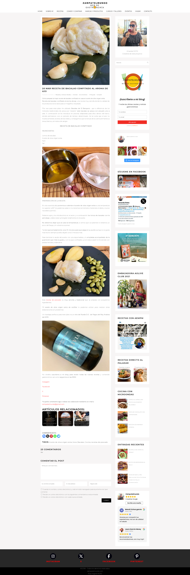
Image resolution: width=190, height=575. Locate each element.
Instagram (45, 382)
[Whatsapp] (55, 436)
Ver (42, 452)
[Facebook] (44, 436)
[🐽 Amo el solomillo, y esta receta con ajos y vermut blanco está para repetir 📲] (122, 151)
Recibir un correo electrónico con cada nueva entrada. (63, 497)
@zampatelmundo (132, 136)
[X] (47, 436)
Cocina (88, 442)
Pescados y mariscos (61, 94)
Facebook (46, 387)
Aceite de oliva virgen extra (60, 442)
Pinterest (45, 396)
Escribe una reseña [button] (134, 503)
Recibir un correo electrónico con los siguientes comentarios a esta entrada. (70, 494)
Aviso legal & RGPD (95, 574)
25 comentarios (83, 94)
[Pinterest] (51, 436)
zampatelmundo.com (95, 571)
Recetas (69, 94)
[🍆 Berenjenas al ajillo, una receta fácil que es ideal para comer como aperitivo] (132, 151)
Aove (75, 442)
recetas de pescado (99, 442)
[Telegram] (58, 436)
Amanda (75, 94)
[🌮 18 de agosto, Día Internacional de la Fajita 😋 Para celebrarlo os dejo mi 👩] (142, 151)
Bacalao (80, 442)
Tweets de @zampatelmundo (126, 224)
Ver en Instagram (133, 160)
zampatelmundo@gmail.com (53, 404)
